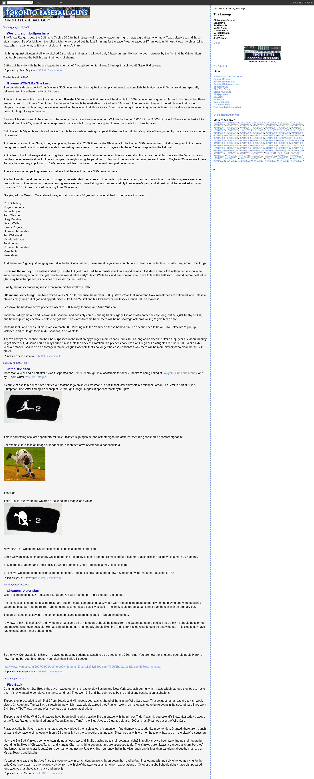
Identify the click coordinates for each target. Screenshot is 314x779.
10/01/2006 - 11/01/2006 (226, 122)
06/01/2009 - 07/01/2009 (277, 143)
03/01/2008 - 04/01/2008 (277, 133)
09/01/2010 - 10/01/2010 (226, 153)
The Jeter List (220, 66)
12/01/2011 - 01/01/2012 (226, 158)
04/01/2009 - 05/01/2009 (226, 143)
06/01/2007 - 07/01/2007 (226, 128)
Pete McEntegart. (36, 377)
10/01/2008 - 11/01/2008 (277, 138)
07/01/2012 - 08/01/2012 (277, 158)
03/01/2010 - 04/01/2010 (251, 148)
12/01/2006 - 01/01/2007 (277, 122)
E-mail (217, 43)
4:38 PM (41, 671)
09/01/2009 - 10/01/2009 (264, 145)
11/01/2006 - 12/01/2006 (251, 122)
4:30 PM (41, 70)
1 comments (55, 671)
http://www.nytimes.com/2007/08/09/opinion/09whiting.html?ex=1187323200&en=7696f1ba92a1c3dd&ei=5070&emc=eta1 (82, 666)
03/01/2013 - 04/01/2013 (264, 161)
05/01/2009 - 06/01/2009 (251, 143)
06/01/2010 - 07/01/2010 (238, 150)
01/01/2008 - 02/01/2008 (226, 133)
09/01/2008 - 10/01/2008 (251, 138)
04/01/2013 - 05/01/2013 (290, 161)
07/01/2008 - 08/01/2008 (290, 135)
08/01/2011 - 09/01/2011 (289, 156)
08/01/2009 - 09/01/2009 (238, 145)
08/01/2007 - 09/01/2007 (277, 128)
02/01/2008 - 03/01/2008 (251, 133)
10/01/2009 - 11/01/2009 (290, 145)
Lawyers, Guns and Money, (180, 373)
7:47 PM (40, 355)
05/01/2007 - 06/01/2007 (290, 125)
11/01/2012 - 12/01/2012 (238, 161)
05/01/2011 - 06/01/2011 (238, 156)
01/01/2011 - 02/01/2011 (251, 153)
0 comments (55, 70)
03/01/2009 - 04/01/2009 (290, 140)
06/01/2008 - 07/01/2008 (264, 135)
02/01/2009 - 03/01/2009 (264, 140)
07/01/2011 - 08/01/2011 (264, 156)
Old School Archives (226, 114)
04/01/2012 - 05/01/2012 (251, 158)
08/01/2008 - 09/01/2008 (226, 138)
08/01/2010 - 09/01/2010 (290, 150)
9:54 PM (40, 577)
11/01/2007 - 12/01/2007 (264, 130)
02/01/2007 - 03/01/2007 (238, 125)
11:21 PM (40, 773)
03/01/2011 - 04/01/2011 (277, 153)
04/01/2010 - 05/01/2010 (277, 148)
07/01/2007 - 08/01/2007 (251, 128)
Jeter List (80, 373)
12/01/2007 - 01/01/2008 (290, 130)
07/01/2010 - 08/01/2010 (264, 150)
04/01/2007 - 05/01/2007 (264, 125)
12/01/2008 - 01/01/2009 (238, 140)
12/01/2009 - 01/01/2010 (226, 148)
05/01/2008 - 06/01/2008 (238, 135)
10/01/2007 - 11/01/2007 (238, 130)
